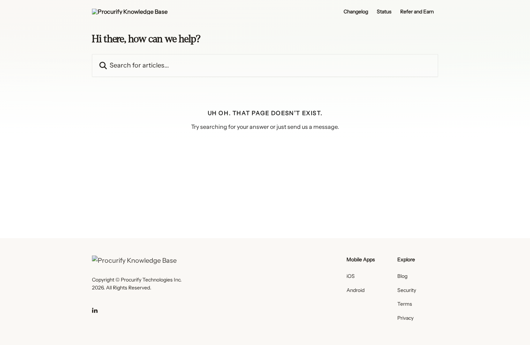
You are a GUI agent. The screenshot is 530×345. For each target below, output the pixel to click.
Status (384, 11)
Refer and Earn (417, 11)
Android (355, 290)
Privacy (405, 318)
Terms (404, 304)
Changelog (356, 11)
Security (406, 290)
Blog (402, 276)
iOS (350, 276)
